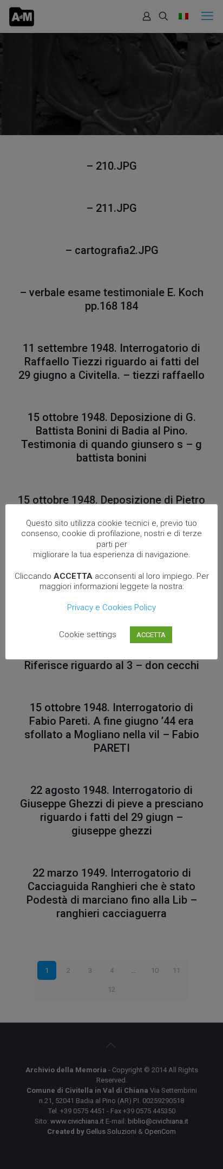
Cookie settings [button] (87, 634)
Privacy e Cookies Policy (111, 607)
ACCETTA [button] (151, 635)
